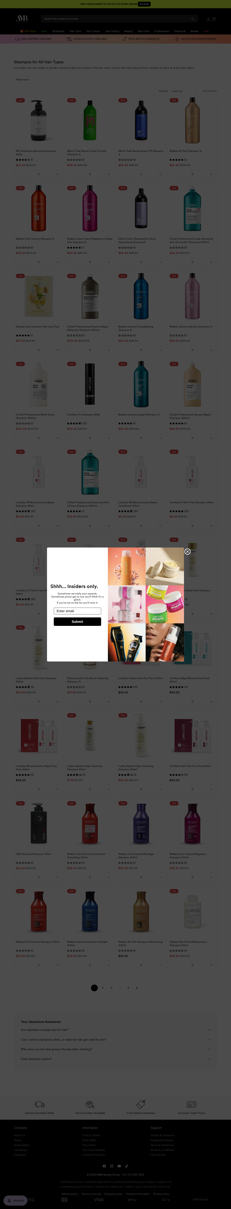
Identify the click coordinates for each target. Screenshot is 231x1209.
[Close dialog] (187, 551)
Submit (77, 621)
